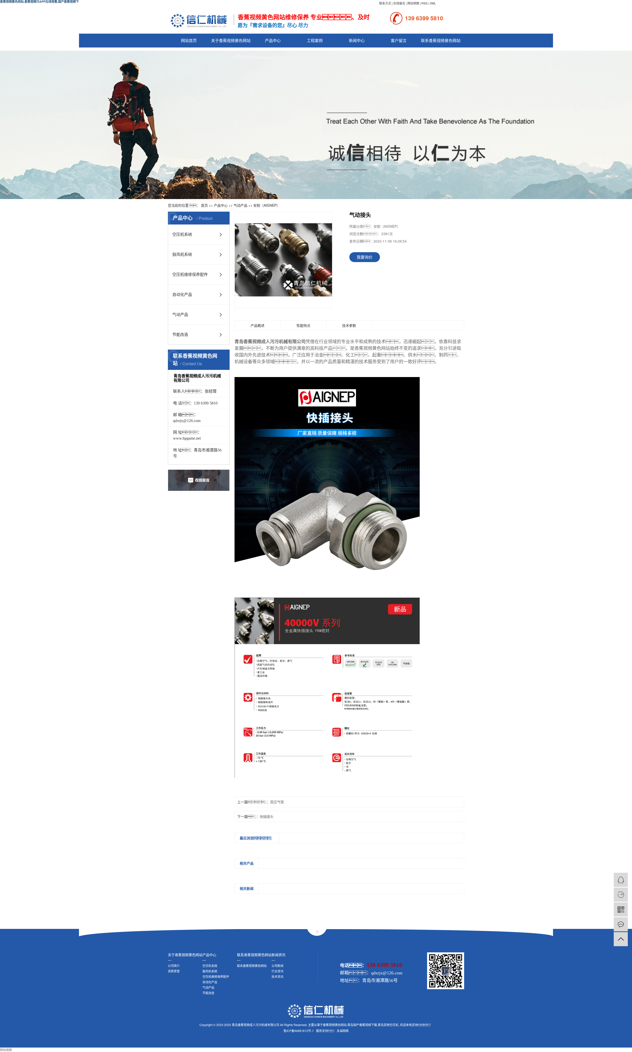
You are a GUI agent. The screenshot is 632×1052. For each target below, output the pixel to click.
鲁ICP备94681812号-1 (298, 1031)
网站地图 (413, 3)
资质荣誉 (174, 971)
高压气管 (277, 801)
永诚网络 (343, 1031)
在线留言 (399, 3)
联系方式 (385, 3)
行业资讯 (277, 971)
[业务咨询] (621, 880)
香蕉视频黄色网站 (335, 1025)
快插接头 (267, 816)
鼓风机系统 (182, 254)
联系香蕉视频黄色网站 (440, 40)
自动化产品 (182, 294)
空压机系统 (182, 234)
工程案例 (315, 40)
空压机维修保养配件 (190, 274)
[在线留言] (621, 924)
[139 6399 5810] (621, 895)
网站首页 (189, 40)
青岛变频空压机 (388, 1025)
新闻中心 (357, 40)
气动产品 (240, 205)
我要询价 (365, 257)
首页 (204, 205)
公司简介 (174, 965)
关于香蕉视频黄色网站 (231, 40)
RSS (424, 3)
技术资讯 (277, 976)
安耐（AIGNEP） (266, 205)
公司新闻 (277, 965)
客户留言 (399, 40)
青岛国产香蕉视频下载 (362, 1025)
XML (433, 3)
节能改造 (180, 334)
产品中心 (273, 40)
